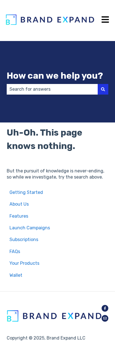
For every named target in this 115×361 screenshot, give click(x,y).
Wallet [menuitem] (15, 275)
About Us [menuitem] (19, 204)
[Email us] (105, 318)
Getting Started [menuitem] (26, 192)
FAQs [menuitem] (14, 251)
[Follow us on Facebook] (105, 308)
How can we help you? (55, 75)
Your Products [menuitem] (24, 263)
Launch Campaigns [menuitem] (29, 227)
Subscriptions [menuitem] (23, 239)
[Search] (103, 89)
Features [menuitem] (18, 216)
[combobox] (52, 89)
